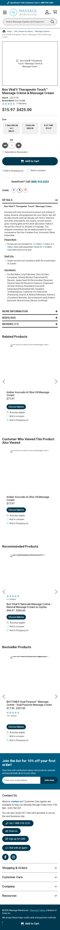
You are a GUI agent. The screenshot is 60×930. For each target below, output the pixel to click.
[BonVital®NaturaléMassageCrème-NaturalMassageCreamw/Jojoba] (30, 574)
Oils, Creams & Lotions (23, 31)
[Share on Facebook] (13, 190)
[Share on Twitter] (19, 190)
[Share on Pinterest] (25, 190)
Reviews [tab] (10, 324)
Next (56, 381)
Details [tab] (7, 199)
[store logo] (23, 13)
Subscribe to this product (16, 152)
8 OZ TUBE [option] (48, 126)
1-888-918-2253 (46, 3)
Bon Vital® (20, 100)
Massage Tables (37, 910)
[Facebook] (5, 857)
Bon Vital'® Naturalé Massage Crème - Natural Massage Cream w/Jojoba (29, 606)
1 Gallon (46, 244)
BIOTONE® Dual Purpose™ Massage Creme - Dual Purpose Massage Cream (29, 703)
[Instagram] (13, 857)
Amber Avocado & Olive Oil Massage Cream (28, 394)
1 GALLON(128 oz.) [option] (11, 128)
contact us (17, 801)
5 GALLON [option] (30, 126)
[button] (15, 416)
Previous (4, 381)
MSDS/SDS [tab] (9, 317)
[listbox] (30, 129)
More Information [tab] (15, 311)
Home (9, 31)
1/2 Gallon (37, 244)
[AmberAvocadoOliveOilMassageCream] (30, 364)
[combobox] (30, 21)
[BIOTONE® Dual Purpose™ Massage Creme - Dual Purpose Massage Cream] (30, 677)
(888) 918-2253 (40, 181)
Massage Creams (42, 31)
